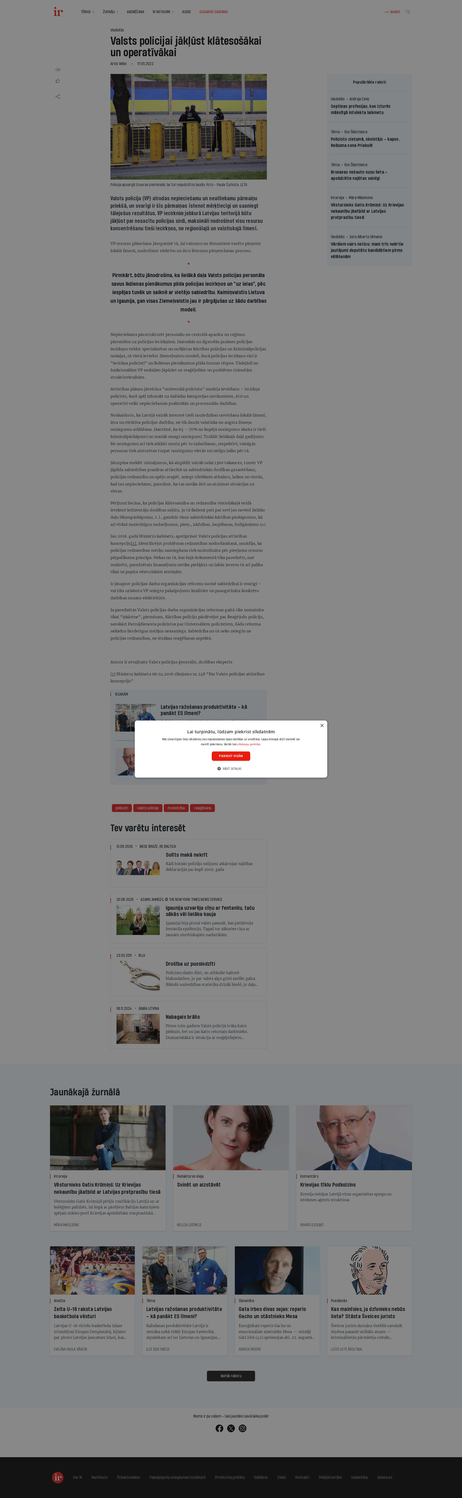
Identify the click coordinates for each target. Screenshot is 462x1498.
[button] (231, 769)
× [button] (322, 725)
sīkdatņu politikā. (249, 744)
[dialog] (231, 748)
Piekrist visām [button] (231, 756)
